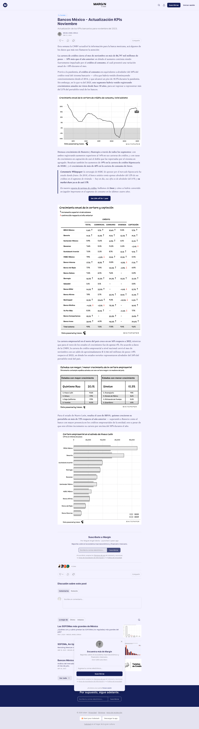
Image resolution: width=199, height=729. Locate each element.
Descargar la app (110, 718)
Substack (87, 724)
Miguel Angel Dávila (70, 33)
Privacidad (93, 712)
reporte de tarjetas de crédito (84, 188)
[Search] (159, 5)
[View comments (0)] (68, 40)
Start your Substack (91, 718)
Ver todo (63, 678)
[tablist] (68, 591)
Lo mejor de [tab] (63, 620)
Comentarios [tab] (64, 591)
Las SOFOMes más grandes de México (78, 626)
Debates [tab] (81, 620)
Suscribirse (174, 5)
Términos (101, 712)
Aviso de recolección (114, 712)
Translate (62, 15)
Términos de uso (99, 679)
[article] (99, 632)
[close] (121, 641)
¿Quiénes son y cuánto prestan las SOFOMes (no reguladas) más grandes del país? (88, 630)
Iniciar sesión (189, 5)
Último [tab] (72, 620)
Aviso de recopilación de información (91, 681)
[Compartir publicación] (164, 5)
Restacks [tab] (74, 591)
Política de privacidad (114, 681)
